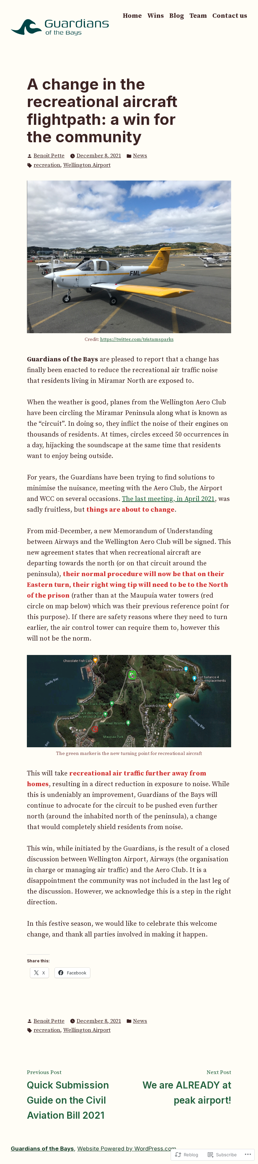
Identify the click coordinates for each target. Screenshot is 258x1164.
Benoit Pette (49, 155)
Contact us (229, 15)
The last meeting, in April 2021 (168, 499)
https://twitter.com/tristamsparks (137, 340)
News (140, 155)
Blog (176, 15)
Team (198, 15)
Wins (155, 15)
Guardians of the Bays (42, 1148)
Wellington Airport (87, 165)
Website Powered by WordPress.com (126, 1148)
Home (132, 15)
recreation (47, 165)
